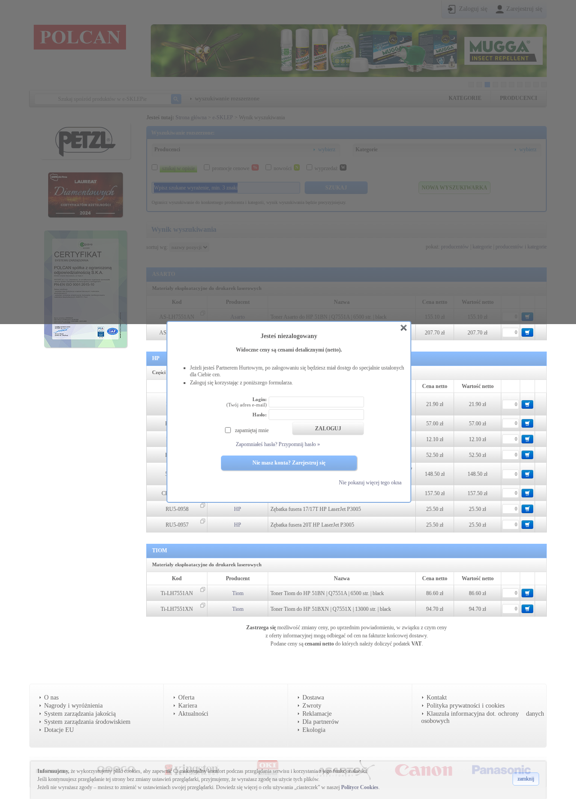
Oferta (186, 697)
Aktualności (193, 713)
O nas (51, 697)
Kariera (187, 705)
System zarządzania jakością (80, 713)
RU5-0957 (177, 525)
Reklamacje (317, 713)
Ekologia (313, 730)
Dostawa (313, 697)
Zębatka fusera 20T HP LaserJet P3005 (312, 525)
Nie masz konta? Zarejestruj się (288, 463)
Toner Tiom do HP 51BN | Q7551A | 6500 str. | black (327, 593)
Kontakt (437, 697)
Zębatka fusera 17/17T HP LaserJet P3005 (315, 509)
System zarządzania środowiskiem (87, 721)
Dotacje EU (59, 730)
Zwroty (311, 705)
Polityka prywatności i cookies (465, 705)
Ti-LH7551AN (177, 593)
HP (237, 509)
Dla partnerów (320, 721)
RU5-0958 (177, 509)
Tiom (237, 593)
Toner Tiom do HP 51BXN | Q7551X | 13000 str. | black (330, 609)
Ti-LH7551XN (177, 609)
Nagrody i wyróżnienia (73, 705)
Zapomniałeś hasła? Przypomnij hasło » (278, 444)
